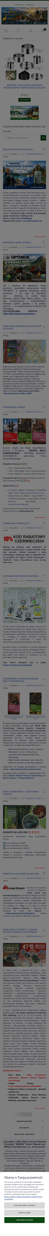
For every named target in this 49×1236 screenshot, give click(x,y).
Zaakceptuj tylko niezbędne (24, 1205)
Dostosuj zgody (24, 1213)
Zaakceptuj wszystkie (24, 1220)
